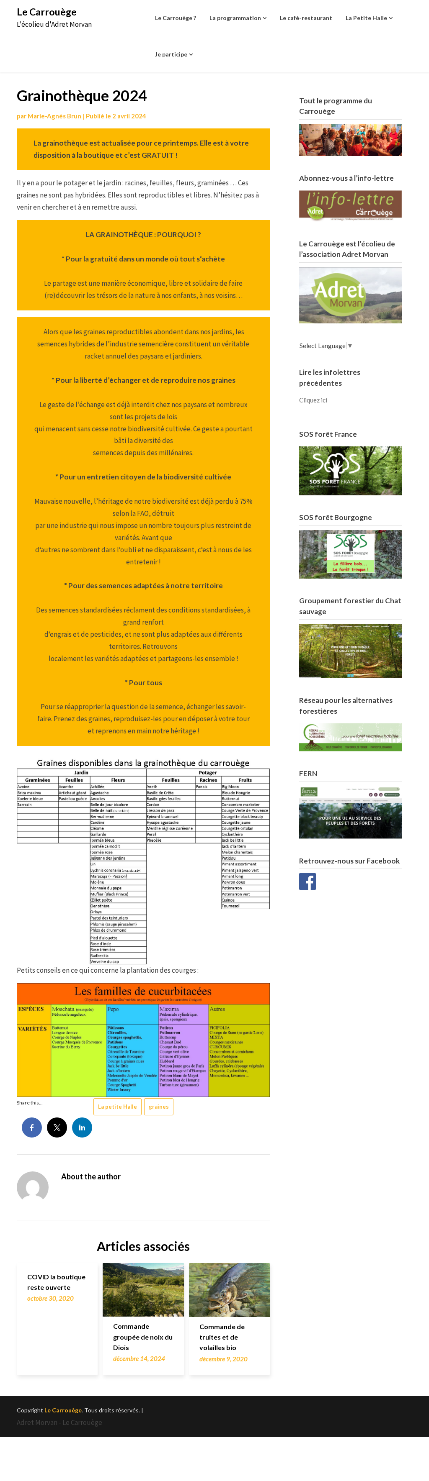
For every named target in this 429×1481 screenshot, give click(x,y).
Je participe (171, 54)
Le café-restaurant (306, 17)
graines (159, 1106)
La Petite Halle (366, 17)
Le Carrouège (47, 12)
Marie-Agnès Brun (54, 116)
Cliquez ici (313, 400)
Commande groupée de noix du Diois (143, 1336)
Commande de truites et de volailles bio (222, 1336)
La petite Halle (117, 1106)
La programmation (235, 17)
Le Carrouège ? (175, 17)
